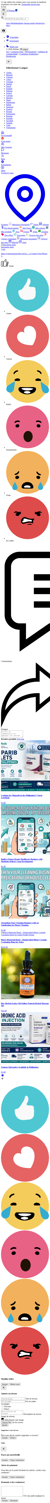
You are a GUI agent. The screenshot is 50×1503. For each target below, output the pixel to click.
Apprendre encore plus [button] (30, 4)
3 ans (3, 249)
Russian (9, 116)
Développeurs (30, 52)
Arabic (9, 73)
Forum (26, 232)
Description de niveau (32, 1414)
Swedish (9, 121)
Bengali (9, 75)
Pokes (36, 225)
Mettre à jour (15, 1384)
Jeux (17, 232)
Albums (45, 225)
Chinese (9, 77)
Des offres (8, 235)
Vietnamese (11, 128)
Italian (8, 105)
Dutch (8, 86)
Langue (25, 49)
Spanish (9, 118)
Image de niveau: (8, 1416)
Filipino (9, 91)
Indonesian (10, 102)
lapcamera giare (7, 247)
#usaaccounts (29, 23)
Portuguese (10, 114)
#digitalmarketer (16, 23)
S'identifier (13, 37)
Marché (15, 242)
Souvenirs (21, 235)
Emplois (44, 232)
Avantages (5, 1404)
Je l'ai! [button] (3, 7)
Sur (7, 52)
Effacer (13, 1438)
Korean (9, 109)
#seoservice (40, 23)
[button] (25, 18)
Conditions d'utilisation (28, 54)
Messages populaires (28, 239)
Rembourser (11, 56)
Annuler (5, 1384)
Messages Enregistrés (21, 225)
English (9, 89)
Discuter (7, 1406)
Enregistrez (14, 41)
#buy (8, 25)
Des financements (11, 228)
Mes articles (40, 228)
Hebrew (9, 98)
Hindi (8, 100)
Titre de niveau (31, 1399)
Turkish (9, 123)
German (9, 95)
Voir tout (20, 739)
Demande (13, 1501)
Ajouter (4, 1425)
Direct (6, 1409)
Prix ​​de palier (30, 1401)
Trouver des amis (36, 235)
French (9, 93)
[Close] (3, 1388)
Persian (9, 111)
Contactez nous (17, 52)
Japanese (9, 107)
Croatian (9, 82)
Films (35, 232)
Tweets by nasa (7, 173)
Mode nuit (13, 47)
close (24, 242)
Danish (9, 84)
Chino (8, 79)
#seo (8, 23)
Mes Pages (27, 228)
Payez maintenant (17, 1460)
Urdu (8, 125)
